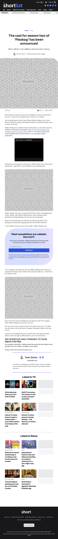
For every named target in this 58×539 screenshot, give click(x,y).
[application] (29, 150)
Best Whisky (47, 13)
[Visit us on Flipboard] (50, 5)
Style (45, 10)
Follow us (41, 110)
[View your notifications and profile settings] (46, 2)
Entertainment (31, 10)
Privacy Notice (13, 256)
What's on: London (19, 10)
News (9, 10)
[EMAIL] (43, 357)
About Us (7, 517)
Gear (39, 10)
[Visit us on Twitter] (55, 5)
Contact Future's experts (17, 517)
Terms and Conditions (31, 517)
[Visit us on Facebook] (53, 5)
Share (8, 110)
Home (26, 30)
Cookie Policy (49, 517)
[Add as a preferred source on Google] (29, 525)
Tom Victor (21, 54)
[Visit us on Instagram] (45, 5)
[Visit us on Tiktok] (48, 5)
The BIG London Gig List (18, 13)
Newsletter (49, 110)
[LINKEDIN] (40, 357)
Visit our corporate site (46, 531)
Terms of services (27, 254)
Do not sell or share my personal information (29, 519)
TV (32, 30)
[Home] (4, 10)
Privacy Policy (41, 517)
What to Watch (34, 13)
